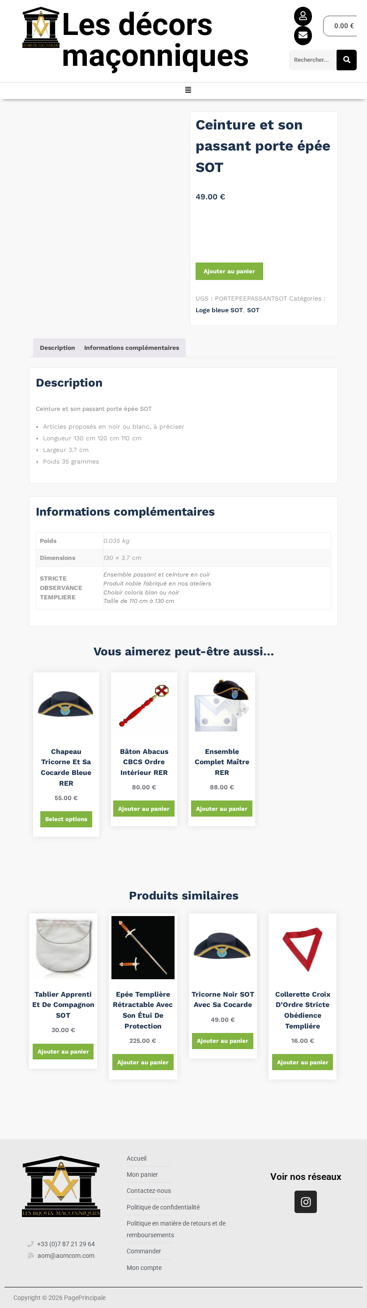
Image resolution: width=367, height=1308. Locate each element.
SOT (253, 310)
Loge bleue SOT (219, 310)
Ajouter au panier (229, 271)
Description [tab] (57, 347)
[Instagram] (305, 1202)
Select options (66, 819)
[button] (188, 90)
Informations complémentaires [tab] (131, 347)
